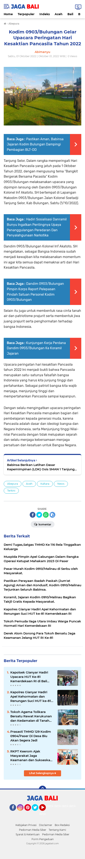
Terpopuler (26, 14)
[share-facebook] (32, 515)
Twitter (37, 813)
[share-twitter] (39, 515)
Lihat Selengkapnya (41, 773)
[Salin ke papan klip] (52, 515)
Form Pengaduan (43, 839)
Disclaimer (45, 825)
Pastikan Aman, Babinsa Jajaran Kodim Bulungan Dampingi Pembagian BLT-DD (35, 144)
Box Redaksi (62, 825)
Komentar (44, 524)
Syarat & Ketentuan (28, 834)
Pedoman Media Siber (32, 829)
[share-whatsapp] (46, 515)
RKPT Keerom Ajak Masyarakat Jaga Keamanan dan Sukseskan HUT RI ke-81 (31, 755)
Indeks (44, 14)
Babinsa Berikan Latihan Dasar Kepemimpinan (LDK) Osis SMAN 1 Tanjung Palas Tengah (40, 467)
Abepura (12, 483)
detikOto (53, 806)
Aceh (59, 14)
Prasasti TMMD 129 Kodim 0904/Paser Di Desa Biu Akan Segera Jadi (30, 736)
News (60, 483)
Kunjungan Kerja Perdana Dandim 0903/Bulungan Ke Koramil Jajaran (36, 348)
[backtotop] (42, 789)
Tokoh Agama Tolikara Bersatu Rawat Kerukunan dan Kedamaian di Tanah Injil (31, 716)
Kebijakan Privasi (26, 825)
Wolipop (45, 814)
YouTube (45, 813)
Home (8, 14)
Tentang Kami (57, 829)
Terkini (11, 490)
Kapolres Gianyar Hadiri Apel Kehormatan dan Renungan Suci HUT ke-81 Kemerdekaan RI (30, 696)
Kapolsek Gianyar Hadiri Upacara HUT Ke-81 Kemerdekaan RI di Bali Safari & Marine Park (29, 676)
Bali (70, 14)
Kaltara (44, 483)
